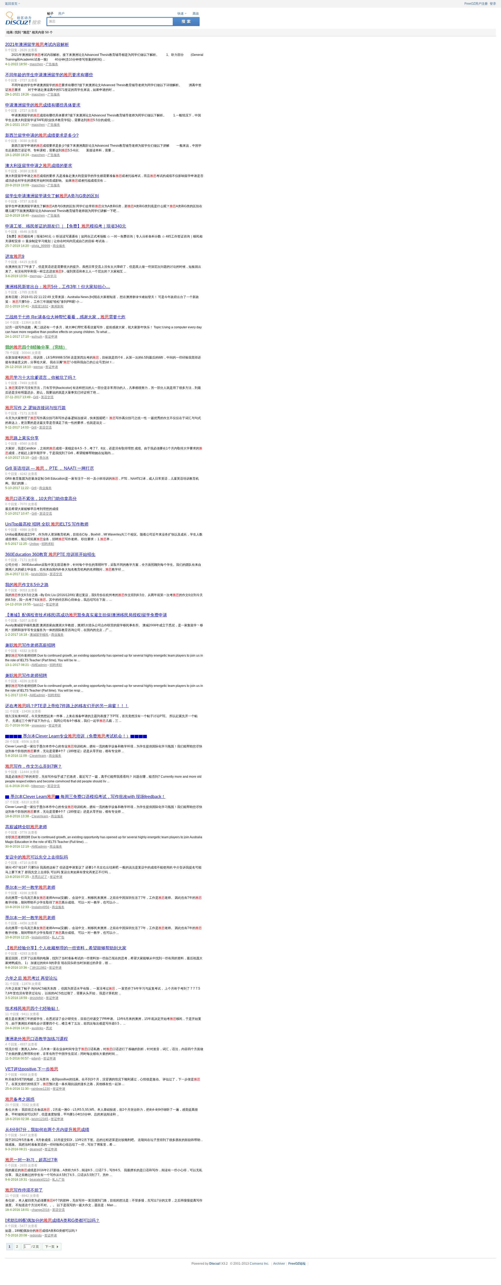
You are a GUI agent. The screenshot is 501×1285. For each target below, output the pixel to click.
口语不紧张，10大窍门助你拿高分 (41, 498)
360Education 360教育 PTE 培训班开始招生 (50, 554)
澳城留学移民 (39, 634)
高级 (196, 13)
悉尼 (49, 1028)
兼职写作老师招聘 (26, 675)
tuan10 (38, 604)
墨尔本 (44, 458)
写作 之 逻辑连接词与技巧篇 (35, 408)
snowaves (39, 725)
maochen (36, 64)
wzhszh (37, 336)
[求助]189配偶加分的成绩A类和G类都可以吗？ (52, 1220)
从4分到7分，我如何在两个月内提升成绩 (47, 1129)
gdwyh (36, 1058)
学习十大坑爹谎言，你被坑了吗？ (40, 377)
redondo (36, 1235)
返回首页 (11, 3)
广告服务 (52, 64)
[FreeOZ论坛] (23, 24)
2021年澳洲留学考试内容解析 (37, 44)
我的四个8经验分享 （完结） (36, 347)
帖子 (50, 13)
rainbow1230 (40, 1089)
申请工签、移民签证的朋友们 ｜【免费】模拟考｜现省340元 (65, 226)
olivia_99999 (41, 246)
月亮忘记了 (39, 877)
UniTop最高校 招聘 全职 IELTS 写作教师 (46, 524)
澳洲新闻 (57, 306)
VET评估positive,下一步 (31, 1069)
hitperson (38, 786)
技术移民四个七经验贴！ (32, 1008)
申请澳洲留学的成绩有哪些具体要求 (42, 105)
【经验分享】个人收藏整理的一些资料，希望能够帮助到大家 (65, 948)
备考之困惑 (19, 1099)
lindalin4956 (40, 907)
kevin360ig (39, 574)
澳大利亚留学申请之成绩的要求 (38, 165)
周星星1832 (40, 306)
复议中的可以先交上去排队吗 (36, 857)
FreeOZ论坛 (297, 1263)
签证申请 (51, 336)
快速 (180, 13)
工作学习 (50, 276)
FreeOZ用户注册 (476, 3)
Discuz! (214, 1263)
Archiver (279, 1263)
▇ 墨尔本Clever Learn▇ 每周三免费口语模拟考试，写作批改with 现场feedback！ (85, 796)
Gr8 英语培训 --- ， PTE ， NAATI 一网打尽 (49, 468)
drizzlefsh (36, 998)
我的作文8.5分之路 (27, 584)
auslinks (37, 1028)
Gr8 (35, 397)
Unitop (34, 544)
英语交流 (47, 397)
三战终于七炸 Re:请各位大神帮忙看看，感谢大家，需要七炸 (65, 317)
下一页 (50, 1246)
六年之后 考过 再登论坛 (31, 978)
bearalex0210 (40, 1179)
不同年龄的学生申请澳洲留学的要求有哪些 (49, 75)
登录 (493, 3)
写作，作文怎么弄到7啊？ (33, 766)
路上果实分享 (22, 438)
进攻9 (14, 256)
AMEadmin (39, 665)
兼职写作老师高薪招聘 (30, 645)
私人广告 (58, 937)
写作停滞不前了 (24, 1190)
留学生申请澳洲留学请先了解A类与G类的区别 (52, 196)
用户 (61, 13)
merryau (35, 276)
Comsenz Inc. (259, 1263)
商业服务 (59, 246)
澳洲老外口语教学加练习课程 (36, 1039)
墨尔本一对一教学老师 (30, 887)
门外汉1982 (38, 967)
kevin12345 (40, 1119)
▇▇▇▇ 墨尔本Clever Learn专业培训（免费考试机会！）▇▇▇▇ (76, 736)
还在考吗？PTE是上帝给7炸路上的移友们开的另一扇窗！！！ (67, 706)
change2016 (41, 1210)
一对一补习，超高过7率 (31, 1160)
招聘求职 (47, 544)
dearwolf (36, 1149)
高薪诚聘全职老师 (26, 827)
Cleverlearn (37, 756)
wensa (38, 367)
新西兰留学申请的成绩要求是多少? (42, 135)
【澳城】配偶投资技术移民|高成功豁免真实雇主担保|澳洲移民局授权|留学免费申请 (86, 615)
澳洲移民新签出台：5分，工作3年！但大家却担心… (57, 286)
